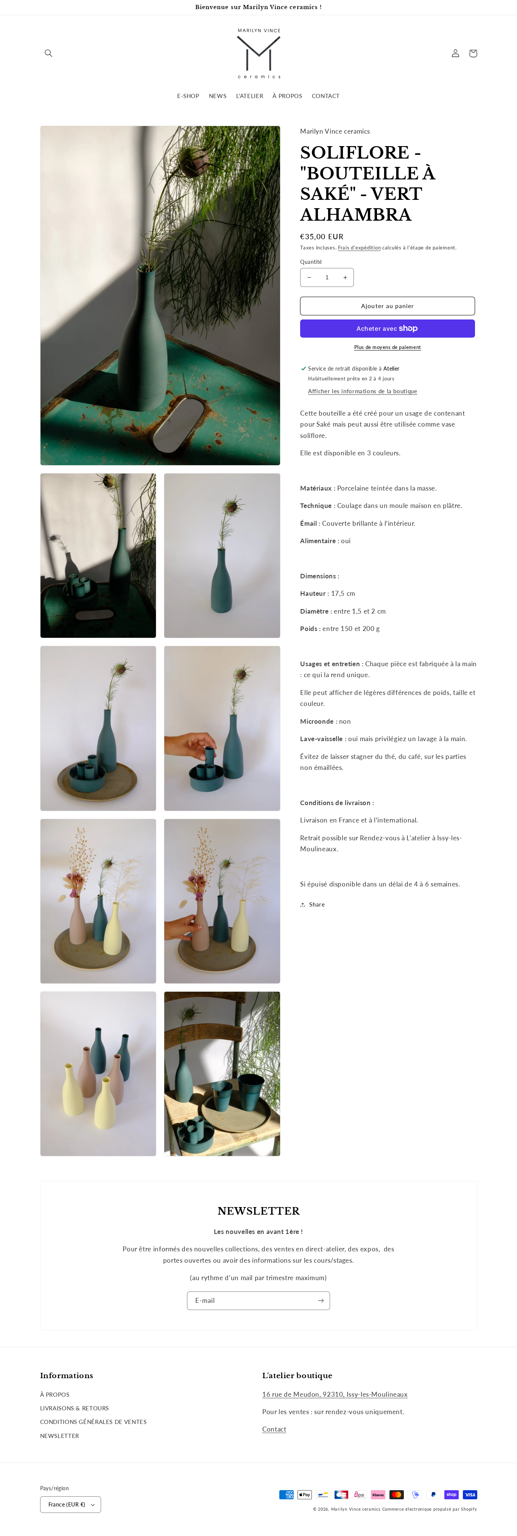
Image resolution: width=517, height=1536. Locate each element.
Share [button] (317, 904)
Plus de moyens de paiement (387, 347)
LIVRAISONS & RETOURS (74, 1408)
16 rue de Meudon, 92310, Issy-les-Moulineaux (335, 1394)
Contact (274, 1429)
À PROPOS (55, 1394)
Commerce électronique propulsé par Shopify (429, 1509)
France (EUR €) (67, 1505)
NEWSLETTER (59, 1435)
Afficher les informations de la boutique (362, 391)
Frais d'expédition (359, 248)
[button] (49, 53)
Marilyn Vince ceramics (356, 1509)
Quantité (311, 262)
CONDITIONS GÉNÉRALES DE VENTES (93, 1421)
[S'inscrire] (321, 1300)
